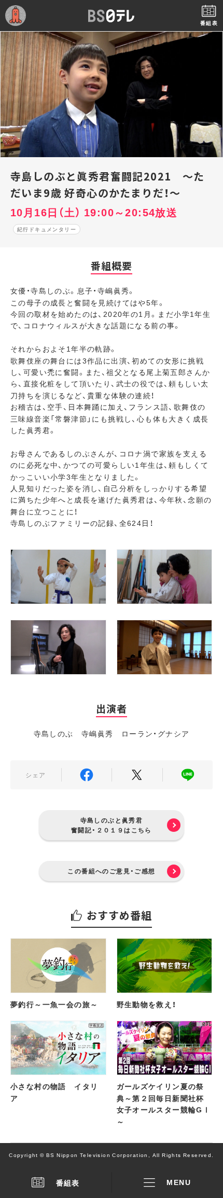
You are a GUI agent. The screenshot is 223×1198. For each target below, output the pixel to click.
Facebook (87, 775)
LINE (188, 775)
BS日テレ (111, 16)
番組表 (68, 1182)
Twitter (137, 775)
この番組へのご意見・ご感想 (111, 870)
